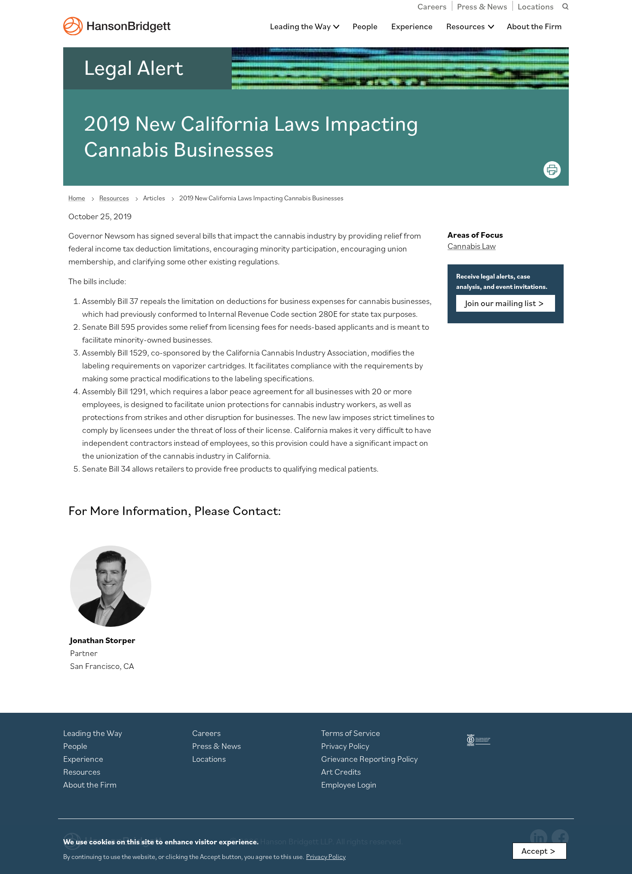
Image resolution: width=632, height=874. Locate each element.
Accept (534, 850)
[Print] (552, 170)
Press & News (482, 6)
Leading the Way (300, 26)
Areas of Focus (475, 234)
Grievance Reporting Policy (369, 758)
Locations (536, 6)
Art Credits (341, 771)
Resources (465, 26)
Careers (432, 6)
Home (76, 197)
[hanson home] (117, 20)
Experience (412, 26)
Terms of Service (350, 733)
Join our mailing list (500, 303)
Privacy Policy (345, 745)
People (365, 26)
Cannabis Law (472, 245)
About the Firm (534, 26)
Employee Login (349, 784)
